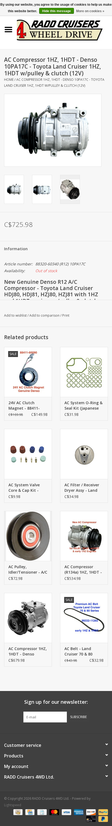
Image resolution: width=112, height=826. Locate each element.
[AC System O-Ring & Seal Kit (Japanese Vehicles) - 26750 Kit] (84, 372)
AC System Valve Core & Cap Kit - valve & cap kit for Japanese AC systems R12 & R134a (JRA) (25, 487)
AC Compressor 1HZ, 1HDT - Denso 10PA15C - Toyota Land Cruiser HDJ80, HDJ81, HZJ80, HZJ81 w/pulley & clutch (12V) (27, 651)
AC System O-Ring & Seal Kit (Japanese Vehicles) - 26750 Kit (83, 405)
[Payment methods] (17, 811)
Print (65, 315)
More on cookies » (90, 11)
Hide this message (56, 11)
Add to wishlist (15, 315)
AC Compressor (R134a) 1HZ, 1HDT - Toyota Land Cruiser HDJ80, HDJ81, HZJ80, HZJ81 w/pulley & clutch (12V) (83, 569)
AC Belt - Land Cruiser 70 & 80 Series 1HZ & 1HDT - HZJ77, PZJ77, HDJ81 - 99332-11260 (83, 651)
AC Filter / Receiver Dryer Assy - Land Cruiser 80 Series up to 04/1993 (82, 487)
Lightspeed (12, 805)
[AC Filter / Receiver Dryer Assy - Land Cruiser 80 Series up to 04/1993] (84, 454)
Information (16, 248)
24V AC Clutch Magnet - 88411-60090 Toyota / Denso (24, 405)
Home (9, 79)
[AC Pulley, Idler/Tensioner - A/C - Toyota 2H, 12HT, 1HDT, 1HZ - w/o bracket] (28, 536)
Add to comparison (44, 315)
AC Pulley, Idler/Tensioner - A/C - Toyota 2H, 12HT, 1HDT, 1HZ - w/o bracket (27, 569)
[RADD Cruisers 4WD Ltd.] (64, 29)
